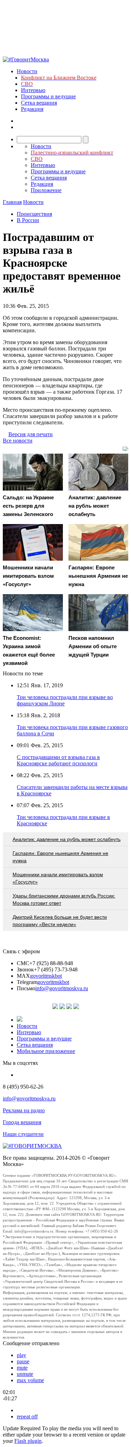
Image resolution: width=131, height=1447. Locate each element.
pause (23, 1361)
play (21, 1355)
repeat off (27, 1416)
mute (22, 1368)
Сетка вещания (39, 103)
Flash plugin (28, 1441)
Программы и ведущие (48, 96)
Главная (12, 202)
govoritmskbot (46, 976)
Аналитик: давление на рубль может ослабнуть (67, 839)
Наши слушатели (23, 1134)
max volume (30, 1380)
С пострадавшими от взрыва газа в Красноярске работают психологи (58, 760)
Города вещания (22, 1122)
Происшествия (34, 214)
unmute (25, 1374)
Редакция (32, 109)
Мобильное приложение (46, 1051)
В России (28, 220)
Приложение (46, 190)
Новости (27, 71)
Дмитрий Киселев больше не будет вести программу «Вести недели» (60, 920)
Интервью (33, 90)
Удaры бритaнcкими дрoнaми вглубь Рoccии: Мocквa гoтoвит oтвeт (64, 899)
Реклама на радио (24, 1110)
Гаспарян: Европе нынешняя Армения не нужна (60, 856)
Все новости (17, 441)
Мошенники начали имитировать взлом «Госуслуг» (58, 878)
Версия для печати (30, 434)
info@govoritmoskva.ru (61, 988)
